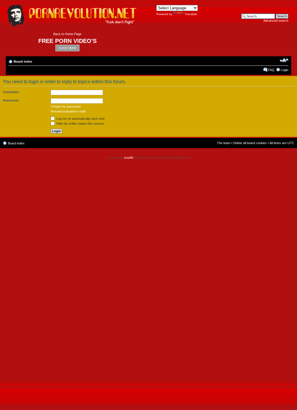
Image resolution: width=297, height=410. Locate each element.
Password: (11, 100)
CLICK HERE (67, 48)
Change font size (284, 60)
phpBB (128, 157)
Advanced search (275, 20)
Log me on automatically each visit (79, 118)
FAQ (271, 70)
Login (284, 70)
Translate (191, 14)
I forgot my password (66, 106)
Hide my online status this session (79, 123)
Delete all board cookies (250, 143)
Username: (11, 92)
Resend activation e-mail (68, 111)
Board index (23, 61)
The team (223, 143)
